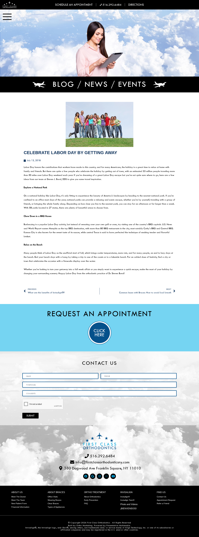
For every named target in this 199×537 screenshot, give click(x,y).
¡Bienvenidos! (128, 508)
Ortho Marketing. (84, 525)
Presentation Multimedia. (118, 525)
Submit (30, 415)
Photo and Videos (129, 504)
